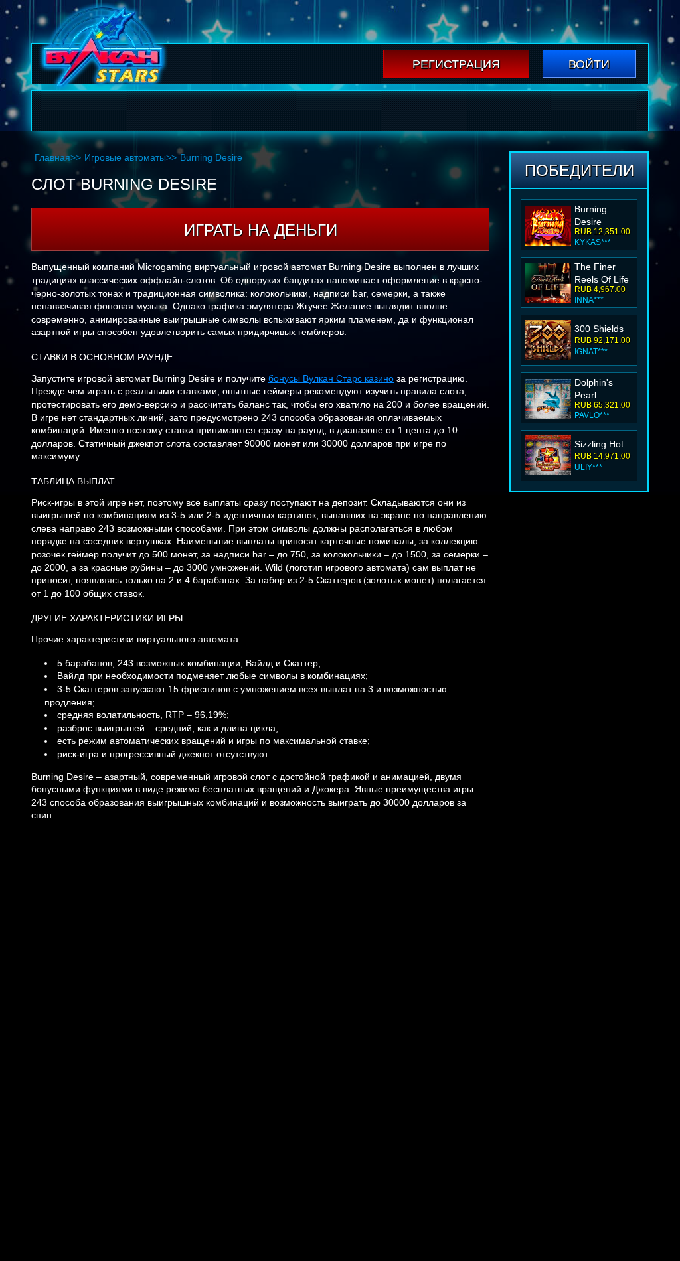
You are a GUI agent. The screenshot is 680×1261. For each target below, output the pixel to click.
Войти (589, 64)
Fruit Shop (596, 444)
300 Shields (599, 270)
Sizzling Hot (599, 386)
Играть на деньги (260, 230)
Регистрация (456, 64)
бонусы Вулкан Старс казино (331, 378)
